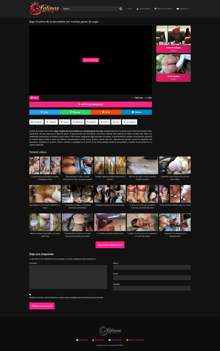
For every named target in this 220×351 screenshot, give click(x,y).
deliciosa (79, 122)
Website (116, 284)
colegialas (37, 122)
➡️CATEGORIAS (115, 340)
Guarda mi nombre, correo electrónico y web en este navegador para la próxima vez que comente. (66, 297)
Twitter (46, 112)
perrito (105, 122)
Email (116, 273)
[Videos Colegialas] (44, 9)
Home (129, 8)
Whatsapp (76, 112)
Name (116, 263)
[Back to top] (214, 343)
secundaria (130, 122)
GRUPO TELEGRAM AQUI (92, 104)
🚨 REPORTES (98, 340)
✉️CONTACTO (183, 8)
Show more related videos (110, 244)
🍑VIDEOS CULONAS (163, 8)
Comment (33, 263)
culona (65, 122)
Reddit (107, 112)
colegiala (52, 122)
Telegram (138, 112)
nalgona (92, 122)
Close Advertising (90, 60)
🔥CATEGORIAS (143, 8)
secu (117, 122)
